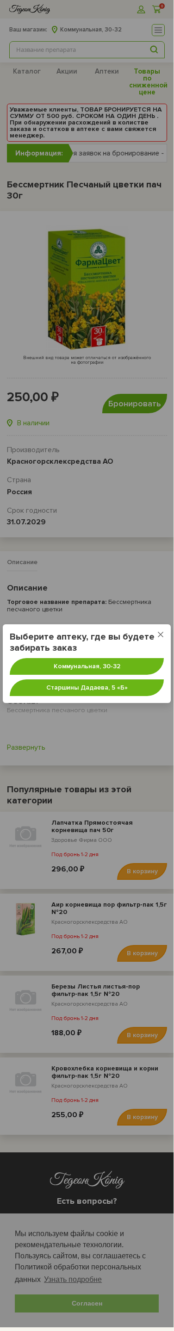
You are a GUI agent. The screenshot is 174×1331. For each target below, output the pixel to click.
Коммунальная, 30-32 (87, 666)
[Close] (160, 634)
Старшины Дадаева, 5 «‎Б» (87, 687)
